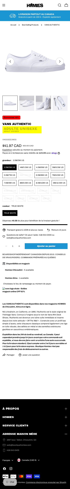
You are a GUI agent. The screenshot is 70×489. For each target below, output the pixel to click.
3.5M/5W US (9, 167)
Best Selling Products (30, 25)
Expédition (7, 150)
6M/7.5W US (26, 176)
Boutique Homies (17, 482)
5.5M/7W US (9, 175)
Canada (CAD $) (29, 460)
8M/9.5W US (25, 183)
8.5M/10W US (42, 183)
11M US (56, 192)
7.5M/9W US (9, 183)
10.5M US (44, 192)
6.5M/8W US (41, 175)
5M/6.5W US (57, 167)
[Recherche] (59, 5)
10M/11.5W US (28, 192)
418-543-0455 (13, 450)
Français (6, 460)
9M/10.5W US (59, 183)
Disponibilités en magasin (18, 263)
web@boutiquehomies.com (19, 445)
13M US (47, 199)
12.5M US (34, 199)
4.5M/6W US (41, 167)
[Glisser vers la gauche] (10, 61)
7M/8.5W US (57, 175)
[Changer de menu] (3, 5)
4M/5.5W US (25, 167)
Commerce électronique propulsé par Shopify (46, 482)
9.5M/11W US (10, 192)
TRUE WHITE (10, 213)
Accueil (13, 25)
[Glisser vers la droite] (60, 61)
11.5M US (9, 199)
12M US (21, 199)
